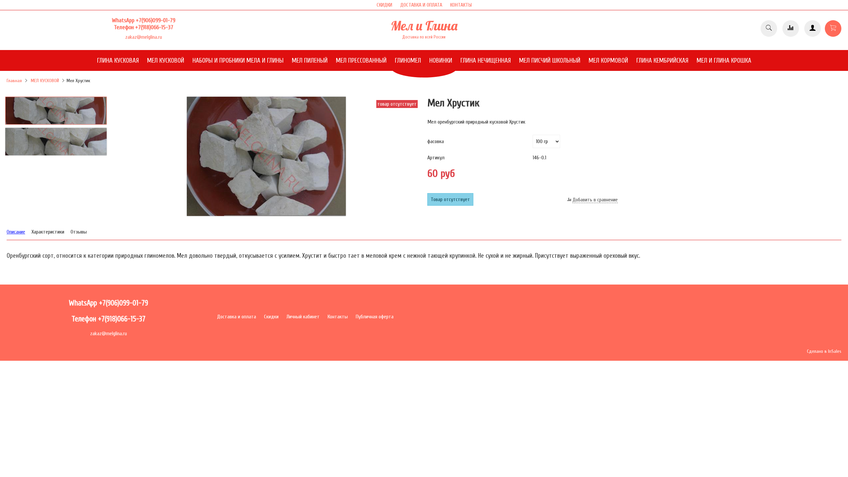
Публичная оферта (375, 317)
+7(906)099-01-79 (155, 20)
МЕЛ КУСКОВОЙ (45, 80)
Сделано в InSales (824, 351)
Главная (14, 80)
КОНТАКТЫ (461, 5)
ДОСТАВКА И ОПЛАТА (421, 5)
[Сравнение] (790, 28)
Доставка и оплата (236, 317)
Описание (16, 232)
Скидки (271, 317)
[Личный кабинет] (812, 28)
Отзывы (79, 232)
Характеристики (47, 232)
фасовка (435, 141)
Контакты (338, 317)
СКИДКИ (384, 5)
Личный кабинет (303, 317)
